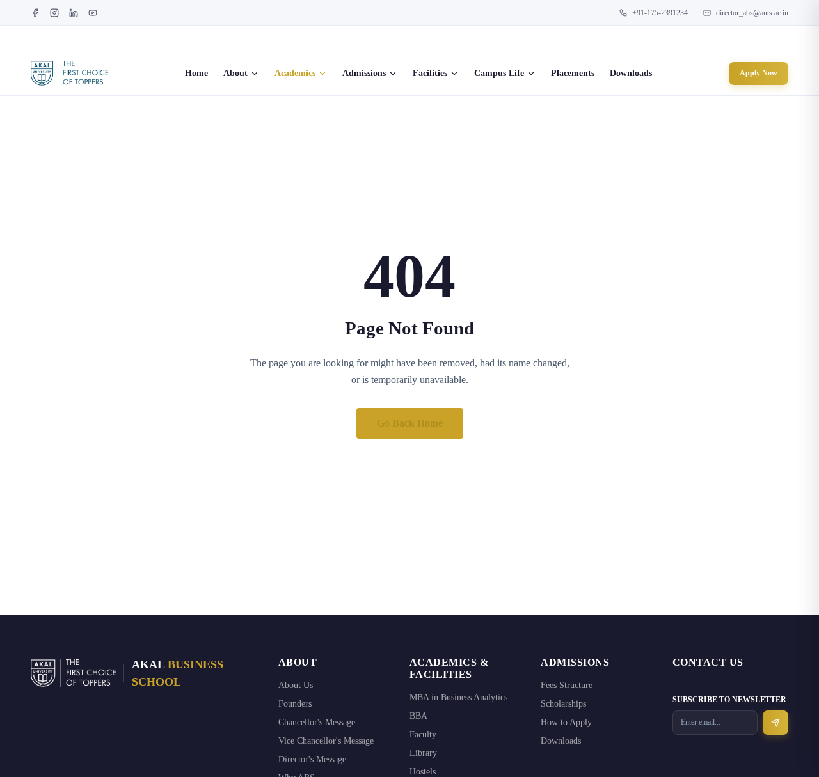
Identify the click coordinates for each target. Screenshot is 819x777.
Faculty (423, 734)
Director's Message (312, 759)
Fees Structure (566, 685)
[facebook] (35, 12)
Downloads (631, 73)
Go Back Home (410, 423)
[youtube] (92, 12)
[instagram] (54, 12)
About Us (295, 685)
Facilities (430, 73)
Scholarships (563, 704)
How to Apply (566, 722)
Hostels (423, 771)
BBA (418, 716)
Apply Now (758, 72)
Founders (295, 704)
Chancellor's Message (316, 722)
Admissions (364, 73)
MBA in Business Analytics (458, 697)
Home (196, 73)
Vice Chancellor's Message (326, 741)
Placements (572, 73)
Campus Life (499, 73)
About (235, 73)
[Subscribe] (775, 722)
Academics (294, 73)
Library (423, 753)
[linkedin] (73, 12)
